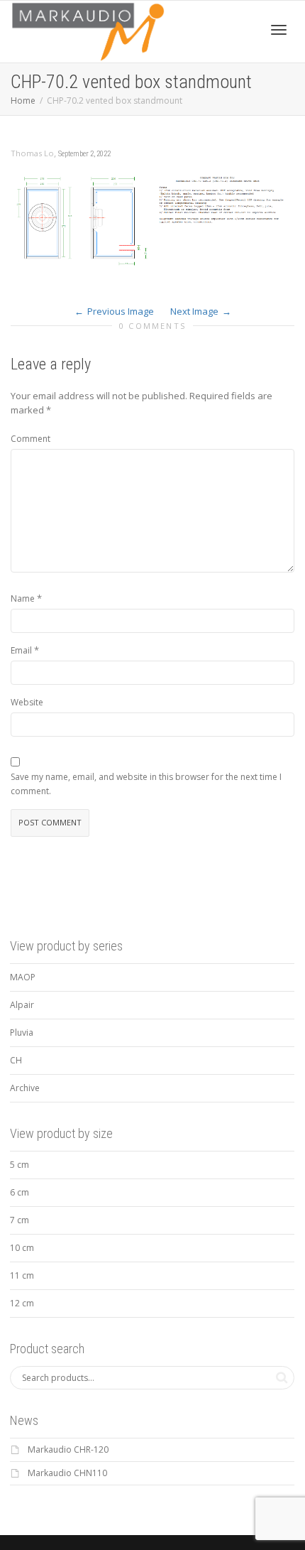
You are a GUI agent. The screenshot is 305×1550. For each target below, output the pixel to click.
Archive (25, 1088)
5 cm (19, 1165)
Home (23, 100)
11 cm (22, 1275)
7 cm (19, 1220)
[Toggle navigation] (278, 30)
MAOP (22, 977)
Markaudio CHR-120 (68, 1449)
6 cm (19, 1192)
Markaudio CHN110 (67, 1473)
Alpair (22, 1005)
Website (27, 702)
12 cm (22, 1303)
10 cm (22, 1248)
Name (23, 598)
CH (16, 1060)
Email (21, 650)
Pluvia (21, 1032)
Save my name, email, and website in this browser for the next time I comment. (146, 784)
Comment (30, 439)
